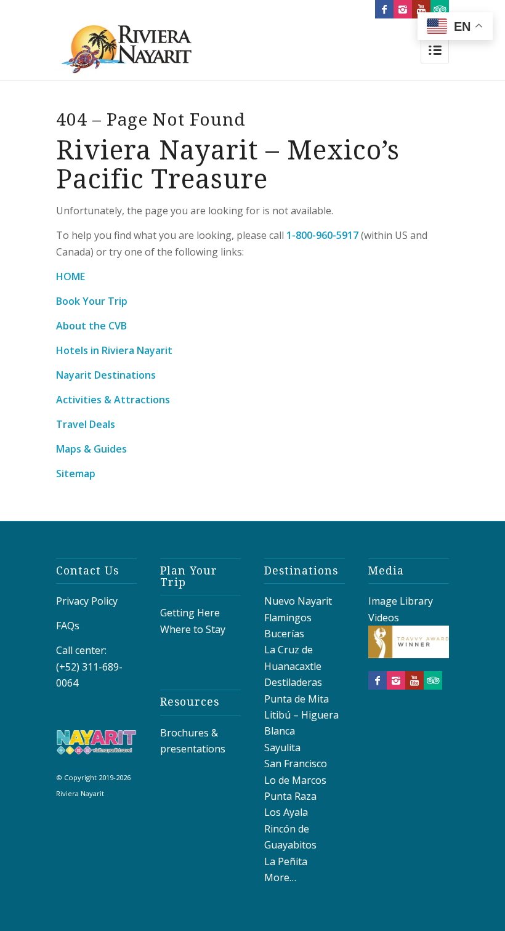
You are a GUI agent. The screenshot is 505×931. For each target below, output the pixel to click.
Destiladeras (293, 682)
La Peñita (285, 861)
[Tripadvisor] (439, 9)
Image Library (400, 601)
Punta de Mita (296, 699)
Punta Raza (290, 796)
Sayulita (282, 747)
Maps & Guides (91, 449)
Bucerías (284, 633)
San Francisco (295, 763)
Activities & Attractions (113, 399)
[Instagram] (403, 9)
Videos (383, 617)
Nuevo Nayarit (298, 601)
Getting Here (190, 612)
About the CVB (91, 325)
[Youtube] (421, 9)
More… (280, 877)
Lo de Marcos (295, 780)
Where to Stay (192, 629)
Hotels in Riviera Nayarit (114, 350)
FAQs (67, 625)
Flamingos (288, 617)
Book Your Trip (91, 301)
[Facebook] (384, 9)
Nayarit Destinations (106, 375)
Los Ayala (286, 812)
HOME (70, 276)
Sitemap (75, 473)
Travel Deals (85, 424)
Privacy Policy (87, 601)
